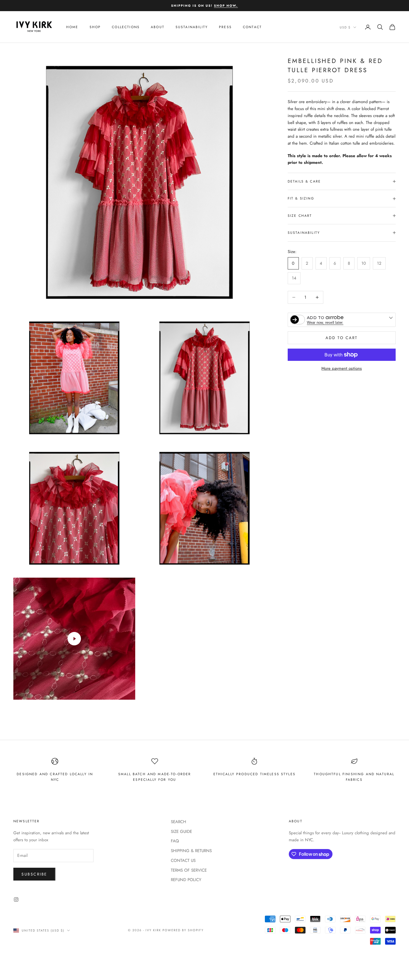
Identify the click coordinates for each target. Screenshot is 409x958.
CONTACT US (183, 860)
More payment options (341, 368)
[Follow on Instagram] (16, 899)
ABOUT (157, 27)
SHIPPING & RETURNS (191, 851)
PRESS (225, 27)
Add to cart (342, 338)
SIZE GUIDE (181, 831)
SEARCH (178, 822)
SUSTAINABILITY (192, 27)
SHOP (95, 27)
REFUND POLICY (186, 880)
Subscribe (34, 874)
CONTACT (252, 27)
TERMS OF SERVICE (189, 870)
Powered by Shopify (183, 930)
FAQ (175, 841)
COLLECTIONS (126, 27)
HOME (72, 27)
